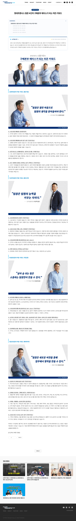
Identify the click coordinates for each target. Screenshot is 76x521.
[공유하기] (13, 437)
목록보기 (38, 451)
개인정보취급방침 (69, 510)
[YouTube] (64, 2)
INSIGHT (32, 2)
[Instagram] (67, 2)
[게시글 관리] (15, 437)
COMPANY (58, 2)
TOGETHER (38, 2)
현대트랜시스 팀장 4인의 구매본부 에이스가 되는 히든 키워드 (24, 23)
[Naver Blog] (72, 2)
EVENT (49, 2)
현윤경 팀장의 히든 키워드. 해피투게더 (19, 32)
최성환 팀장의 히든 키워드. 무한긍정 (19, 30)
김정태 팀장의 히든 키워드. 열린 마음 (19, 25)
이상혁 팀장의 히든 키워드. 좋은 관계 (19, 28)
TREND (26, 2)
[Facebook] (70, 2)
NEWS (44, 2)
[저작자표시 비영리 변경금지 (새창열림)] (25, 437)
